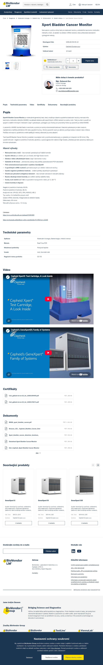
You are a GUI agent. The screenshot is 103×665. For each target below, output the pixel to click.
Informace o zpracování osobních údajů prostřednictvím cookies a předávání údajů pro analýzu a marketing (85, 582)
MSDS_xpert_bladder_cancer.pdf (40, 422)
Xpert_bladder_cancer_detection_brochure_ (40, 435)
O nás (84, 12)
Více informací (55, 648)
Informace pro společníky (79, 577)
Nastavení (29, 657)
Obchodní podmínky (77, 574)
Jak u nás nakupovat (77, 568)
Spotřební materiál (30, 12)
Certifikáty (41, 104)
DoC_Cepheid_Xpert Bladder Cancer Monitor (40, 448)
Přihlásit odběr (51, 551)
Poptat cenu (90, 61)
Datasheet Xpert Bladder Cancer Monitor (40, 441)
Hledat (47, 4)
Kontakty (97, 12)
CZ (96, 5)
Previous (93, 465)
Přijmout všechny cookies (74, 657)
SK (99, 5)
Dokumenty (77, 12)
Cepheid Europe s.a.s (73, 46)
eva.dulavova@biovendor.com (68, 91)
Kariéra (90, 12)
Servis (70, 12)
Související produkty (68, 104)
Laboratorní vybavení (46, 12)
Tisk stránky (72, 67)
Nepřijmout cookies (51, 657)
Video (32, 104)
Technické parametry (18, 104)
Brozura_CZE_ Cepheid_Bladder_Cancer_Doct (40, 429)
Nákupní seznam (87, 5)
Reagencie (18, 12)
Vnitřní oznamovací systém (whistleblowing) (85, 565)
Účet (74, 5)
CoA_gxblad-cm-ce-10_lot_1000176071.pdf (40, 402)
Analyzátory (8, 12)
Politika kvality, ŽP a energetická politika (84, 571)
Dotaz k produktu (54, 67)
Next (98, 465)
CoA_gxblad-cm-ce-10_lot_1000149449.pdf (40, 396)
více (37, 453)
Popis (5, 104)
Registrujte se (51, 59)
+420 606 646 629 (64, 88)
